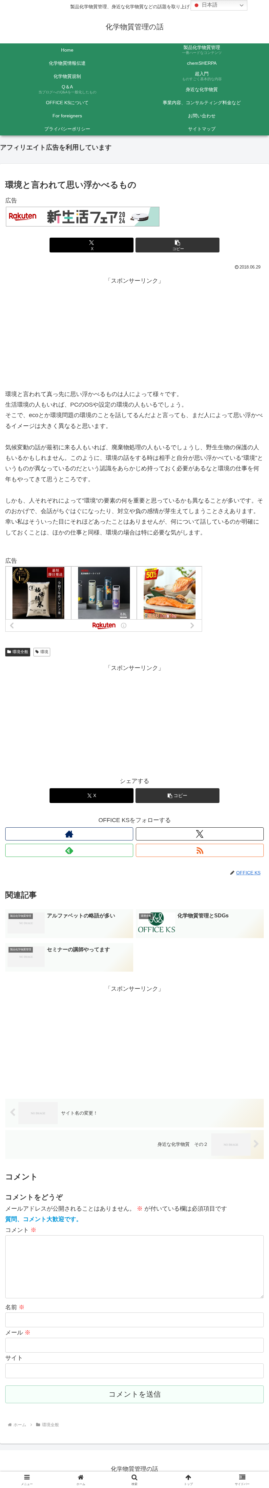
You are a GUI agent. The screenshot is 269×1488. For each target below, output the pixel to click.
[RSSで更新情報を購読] (200, 850)
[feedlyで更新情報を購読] (69, 850)
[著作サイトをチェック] (69, 833)
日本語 (208, 5)
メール (18, 1332)
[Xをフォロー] (200, 833)
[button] (177, 245)
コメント (20, 1230)
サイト (14, 1358)
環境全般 (20, 652)
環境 (44, 652)
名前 (15, 1307)
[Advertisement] (134, 332)
